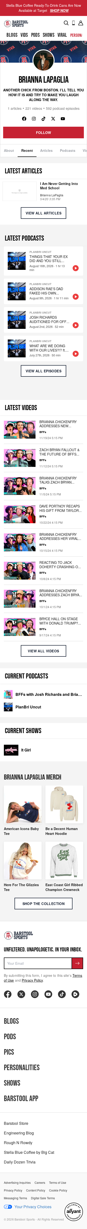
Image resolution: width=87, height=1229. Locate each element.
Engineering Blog (19, 1133)
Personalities (22, 1068)
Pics (9, 1052)
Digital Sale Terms (43, 1198)
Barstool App (21, 1099)
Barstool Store (16, 1123)
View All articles (43, 213)
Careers (40, 1183)
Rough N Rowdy (18, 1142)
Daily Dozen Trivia (20, 1162)
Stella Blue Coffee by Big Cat (29, 1152)
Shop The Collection (43, 903)
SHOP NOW (59, 10)
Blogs (12, 35)
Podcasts (67, 150)
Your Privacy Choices (32, 1206)
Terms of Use (57, 1183)
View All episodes (43, 370)
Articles (46, 150)
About (9, 150)
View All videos (43, 650)
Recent (27, 150)
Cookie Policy (58, 1190)
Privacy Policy (32, 980)
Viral (62, 35)
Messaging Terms (15, 1198)
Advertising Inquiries (17, 1183)
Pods (35, 35)
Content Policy (35, 1190)
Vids (24, 35)
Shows (48, 35)
